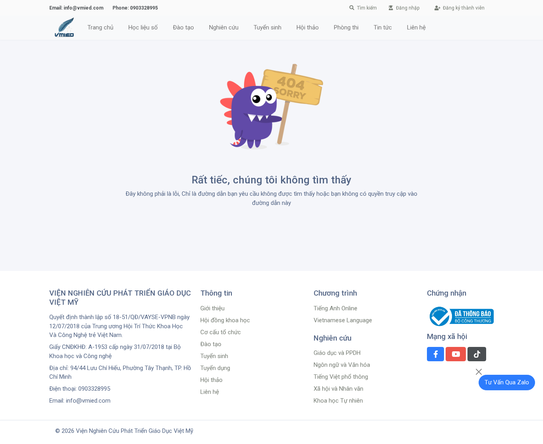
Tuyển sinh (267, 27)
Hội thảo (211, 380)
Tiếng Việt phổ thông (341, 376)
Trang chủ (100, 27)
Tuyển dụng (215, 368)
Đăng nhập (407, 8)
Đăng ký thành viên (463, 8)
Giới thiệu (212, 308)
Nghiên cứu (224, 27)
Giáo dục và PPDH (337, 352)
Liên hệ (416, 27)
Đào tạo (183, 27)
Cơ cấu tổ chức (220, 332)
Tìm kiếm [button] (367, 8)
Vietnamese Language (343, 320)
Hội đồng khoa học (225, 320)
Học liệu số (143, 27)
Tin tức (383, 27)
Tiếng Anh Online (335, 308)
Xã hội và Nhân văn (338, 388)
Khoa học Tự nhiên (338, 400)
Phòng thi (346, 27)
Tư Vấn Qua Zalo (507, 382)
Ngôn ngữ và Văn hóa (342, 364)
